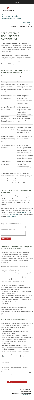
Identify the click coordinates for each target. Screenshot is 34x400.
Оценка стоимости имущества (11, 15)
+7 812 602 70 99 (27, 23)
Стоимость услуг (11, 216)
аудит (4, 356)
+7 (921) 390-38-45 (12, 214)
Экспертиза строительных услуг (11, 18)
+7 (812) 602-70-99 (25, 212)
